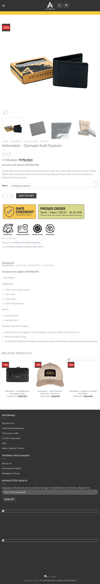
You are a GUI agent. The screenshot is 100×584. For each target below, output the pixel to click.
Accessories (31, 141)
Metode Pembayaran (13, 428)
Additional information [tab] (28, 265)
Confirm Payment (11, 438)
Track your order (10, 433)
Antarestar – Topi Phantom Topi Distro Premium (50, 392)
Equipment (16, 141)
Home (5, 141)
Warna (5, 186)
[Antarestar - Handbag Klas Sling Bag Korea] (17, 373)
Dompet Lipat (30, 247)
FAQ (4, 443)
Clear (95, 181)
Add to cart (26, 195)
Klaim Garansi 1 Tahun (13, 448)
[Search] (59, 6)
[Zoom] (5, 112)
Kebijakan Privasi (10, 473)
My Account (8, 423)
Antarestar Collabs (11, 468)
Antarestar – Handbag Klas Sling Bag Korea (17, 392)
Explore (40, 247)
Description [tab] (8, 265)
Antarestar (11, 247)
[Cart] (66, 6)
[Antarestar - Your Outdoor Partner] (50, 5)
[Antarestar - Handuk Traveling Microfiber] (83, 373)
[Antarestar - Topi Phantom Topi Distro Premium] (50, 373)
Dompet (44, 141)
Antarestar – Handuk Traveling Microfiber (83, 392)
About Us (7, 463)
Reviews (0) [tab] (48, 265)
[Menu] (3, 5)
